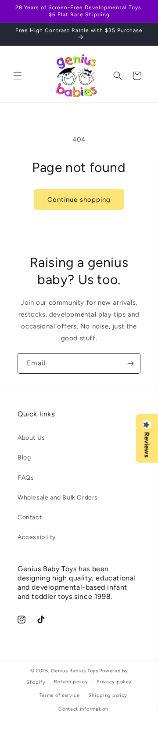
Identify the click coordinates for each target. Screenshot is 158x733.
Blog (24, 457)
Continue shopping (79, 200)
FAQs (26, 477)
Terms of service (60, 695)
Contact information (83, 709)
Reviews (147, 444)
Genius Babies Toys (74, 671)
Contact (30, 517)
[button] (17, 75)
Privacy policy (114, 682)
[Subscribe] (130, 363)
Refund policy (71, 682)
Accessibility (37, 537)
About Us (31, 437)
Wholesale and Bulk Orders (58, 497)
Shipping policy (108, 695)
